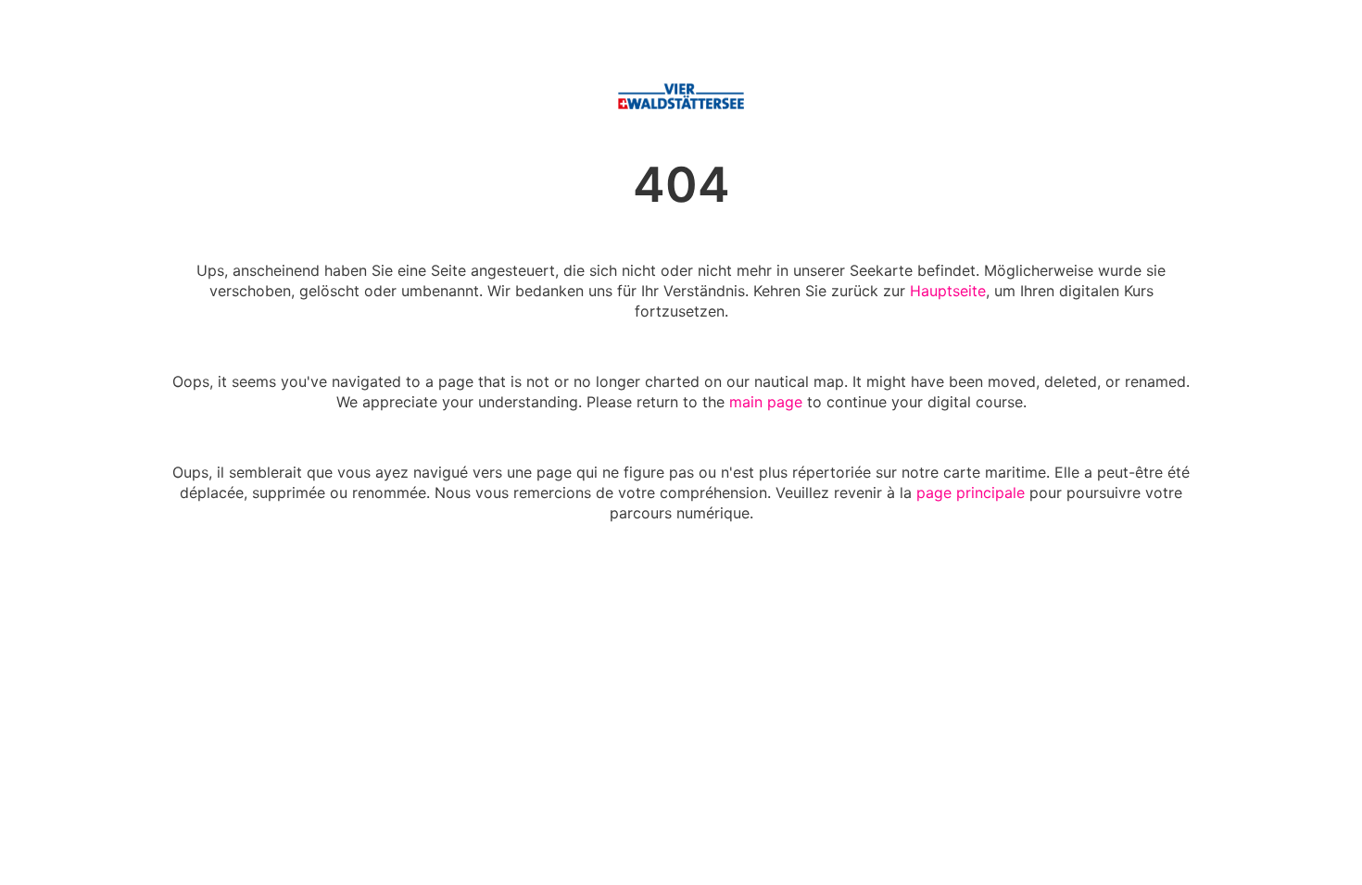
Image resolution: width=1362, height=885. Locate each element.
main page (765, 402)
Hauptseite (948, 290)
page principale (970, 492)
